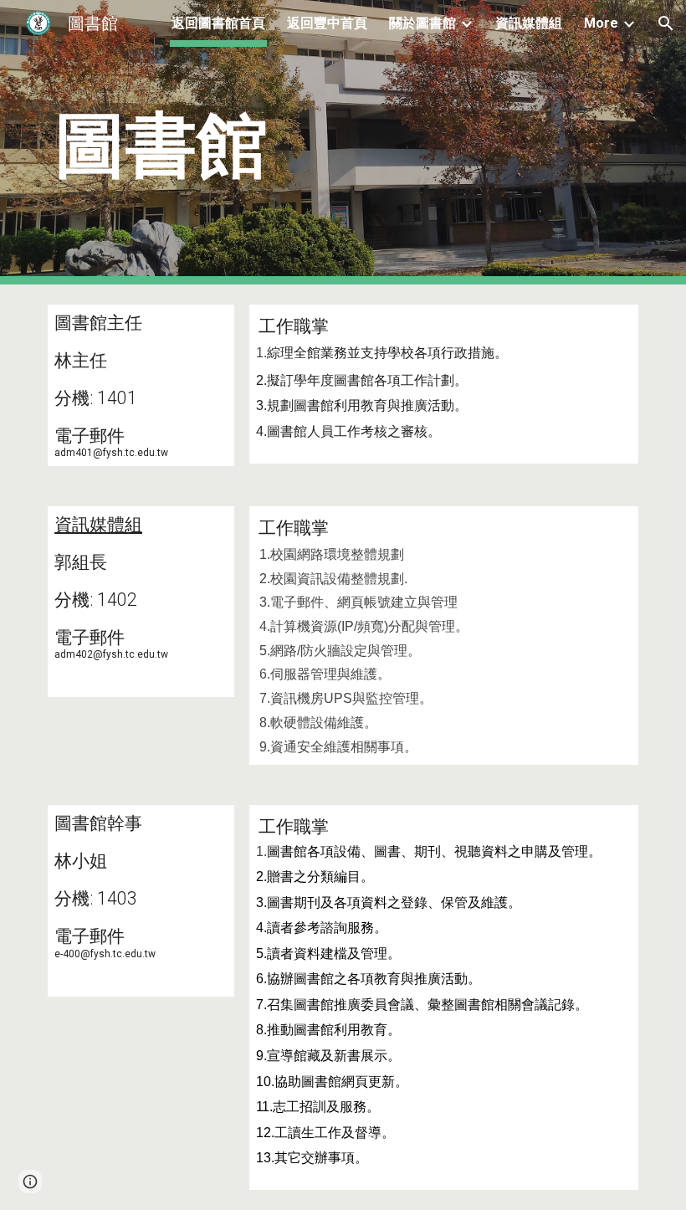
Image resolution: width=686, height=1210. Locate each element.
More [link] (601, 23)
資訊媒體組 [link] (528, 23)
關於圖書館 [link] (422, 23)
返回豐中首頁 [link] (327, 23)
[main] (343, 142)
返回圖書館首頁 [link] (218, 23)
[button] (666, 23)
